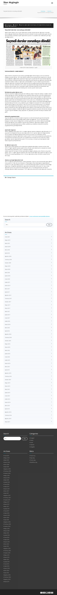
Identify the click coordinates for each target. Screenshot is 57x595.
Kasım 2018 (7, 246)
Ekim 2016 (7, 327)
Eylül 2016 (7, 331)
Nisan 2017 (7, 308)
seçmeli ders (13, 26)
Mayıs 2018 (7, 266)
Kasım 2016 (7, 324)
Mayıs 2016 (7, 344)
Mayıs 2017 (7, 305)
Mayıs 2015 (7, 383)
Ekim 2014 (7, 405)
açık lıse (22, 25)
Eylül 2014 (7, 408)
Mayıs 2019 (7, 240)
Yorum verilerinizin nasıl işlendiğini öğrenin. (39, 216)
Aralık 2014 (7, 399)
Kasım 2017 (7, 285)
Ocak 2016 (7, 357)
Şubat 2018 (7, 275)
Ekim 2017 (7, 288)
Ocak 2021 (7, 237)
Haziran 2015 (8, 379)
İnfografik (32, 447)
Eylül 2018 (7, 253)
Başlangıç (43, 11)
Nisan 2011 (7, 421)
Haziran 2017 (8, 301)
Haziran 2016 (8, 340)
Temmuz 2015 (8, 376)
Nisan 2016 (7, 347)
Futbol (31, 440)
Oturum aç (32, 455)
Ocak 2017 (7, 318)
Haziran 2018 (8, 262)
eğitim (26, 25)
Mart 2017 (7, 311)
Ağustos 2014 (8, 412)
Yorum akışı (33, 460)
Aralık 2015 (7, 360)
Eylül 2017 (7, 292)
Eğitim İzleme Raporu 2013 (33, 25)
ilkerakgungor (9, 25)
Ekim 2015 (7, 366)
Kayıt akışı (32, 458)
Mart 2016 (7, 350)
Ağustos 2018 (8, 256)
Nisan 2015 (7, 386)
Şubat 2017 (7, 314)
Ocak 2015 (7, 395)
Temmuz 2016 (8, 337)
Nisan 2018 (7, 269)
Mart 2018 (7, 272)
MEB (10, 26)
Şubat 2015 (7, 392)
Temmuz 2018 (8, 259)
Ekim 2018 (7, 249)
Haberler (49, 11)
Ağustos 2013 (8, 418)
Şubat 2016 (7, 353)
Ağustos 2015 (8, 373)
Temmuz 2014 (8, 415)
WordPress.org (33, 462)
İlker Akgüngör (11, 2)
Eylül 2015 (7, 370)
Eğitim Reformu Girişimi (44, 25)
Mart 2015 (7, 389)
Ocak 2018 (7, 279)
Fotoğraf (32, 438)
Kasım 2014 (7, 402)
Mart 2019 (7, 243)
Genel (31, 442)
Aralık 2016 (7, 321)
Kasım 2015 (7, 363)
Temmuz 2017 (8, 298)
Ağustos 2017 (8, 295)
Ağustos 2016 (8, 334)
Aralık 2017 (7, 282)
